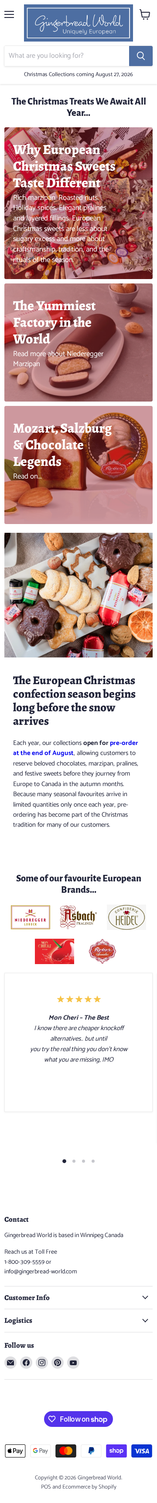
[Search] (141, 56)
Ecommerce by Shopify (89, 1487)
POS (46, 1487)
